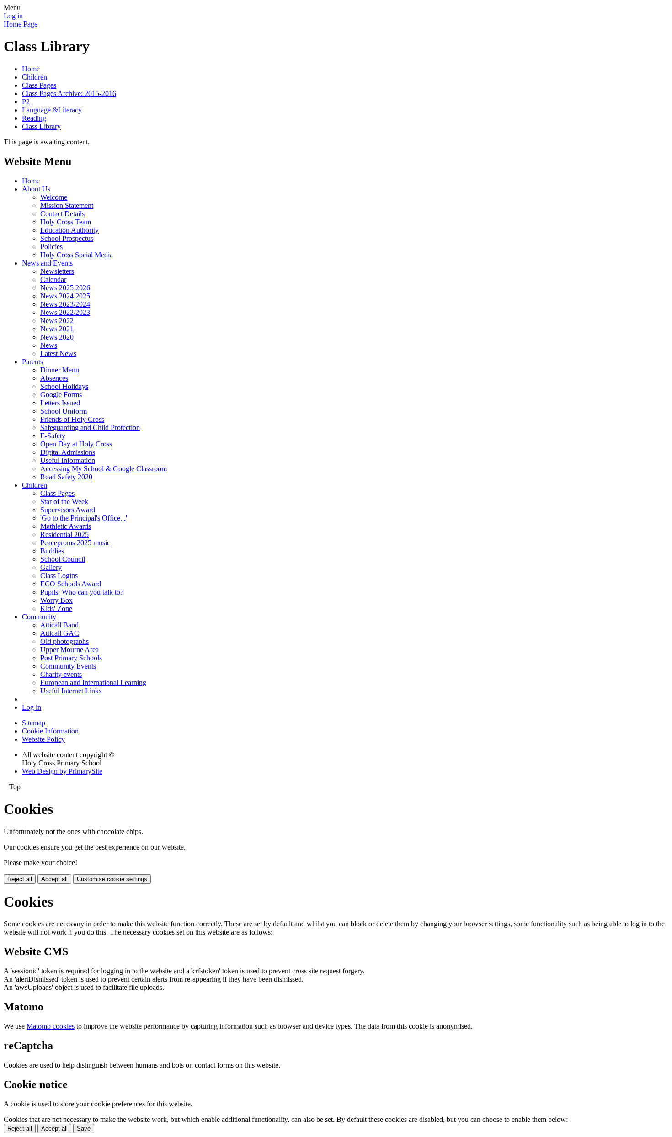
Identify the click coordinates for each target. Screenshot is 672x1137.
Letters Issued (60, 403)
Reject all (19, 879)
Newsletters (57, 271)
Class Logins (59, 575)
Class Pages (39, 85)
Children (34, 77)
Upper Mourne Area (69, 650)
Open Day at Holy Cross (76, 444)
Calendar (53, 279)
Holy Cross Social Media (76, 255)
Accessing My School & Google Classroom (103, 469)
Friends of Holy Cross (72, 419)
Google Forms (61, 394)
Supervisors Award (67, 510)
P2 (26, 102)
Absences (54, 378)
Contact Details (62, 214)
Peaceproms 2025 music (75, 543)
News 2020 (57, 337)
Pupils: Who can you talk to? (81, 592)
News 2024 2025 (65, 296)
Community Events (68, 666)
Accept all (54, 879)
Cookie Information (50, 731)
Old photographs (64, 641)
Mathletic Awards (65, 526)
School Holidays (64, 386)
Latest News (58, 353)
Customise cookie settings (112, 879)
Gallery (51, 567)
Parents (32, 362)
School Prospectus (66, 238)
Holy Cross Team (65, 222)
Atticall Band (59, 625)
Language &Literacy (52, 110)
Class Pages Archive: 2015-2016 (69, 93)
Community (39, 617)
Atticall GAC (59, 633)
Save (84, 1128)
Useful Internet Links (70, 691)
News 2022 (57, 320)
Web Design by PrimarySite (62, 771)
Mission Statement (66, 205)
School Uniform (63, 411)
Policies (51, 246)
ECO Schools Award (70, 584)
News (48, 345)
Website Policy (43, 739)
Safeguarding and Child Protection (90, 427)
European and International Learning (93, 682)
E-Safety (52, 436)
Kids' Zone (56, 608)
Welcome (53, 197)
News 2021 (57, 329)
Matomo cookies (51, 1026)
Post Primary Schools (71, 658)
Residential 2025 (64, 534)
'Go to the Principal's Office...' (83, 518)
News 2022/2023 (65, 312)
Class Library (41, 126)
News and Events (47, 263)
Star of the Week (64, 501)
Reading (34, 118)
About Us (36, 189)
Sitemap (33, 723)
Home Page (20, 24)
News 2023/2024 (65, 304)
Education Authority (69, 230)
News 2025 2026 (65, 288)
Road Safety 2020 (66, 477)
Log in (13, 16)
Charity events (61, 674)
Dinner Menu (59, 370)
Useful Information (67, 460)
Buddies (52, 551)
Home (31, 69)
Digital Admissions (67, 452)
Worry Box (56, 600)
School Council (62, 559)
